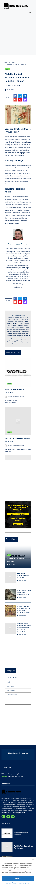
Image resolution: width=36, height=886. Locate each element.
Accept (18, 878)
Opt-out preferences (11, 883)
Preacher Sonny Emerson (13, 85)
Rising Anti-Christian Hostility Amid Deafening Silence (24, 592)
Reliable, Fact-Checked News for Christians (23, 575)
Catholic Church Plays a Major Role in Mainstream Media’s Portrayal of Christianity (24, 627)
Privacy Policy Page (23, 883)
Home (6, 62)
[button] (33, 860)
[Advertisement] (18, 37)
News (13, 62)
